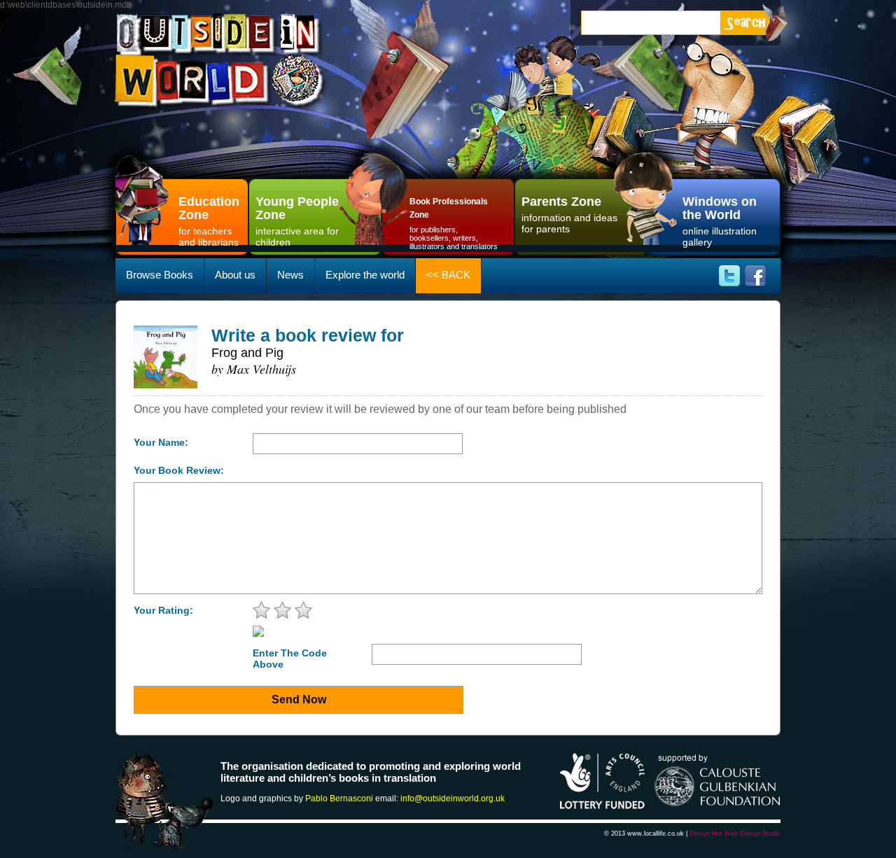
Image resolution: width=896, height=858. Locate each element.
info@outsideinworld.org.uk (452, 798)
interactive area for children (297, 221)
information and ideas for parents (569, 214)
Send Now (299, 699)
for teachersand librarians (208, 221)
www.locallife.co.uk (655, 833)
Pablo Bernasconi (339, 798)
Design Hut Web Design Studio (735, 833)
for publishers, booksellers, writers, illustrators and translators (454, 224)
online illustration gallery (719, 221)
